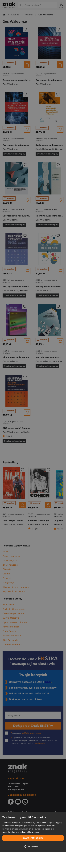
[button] (33, 846)
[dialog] (33, 832)
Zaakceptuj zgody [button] (33, 838)
